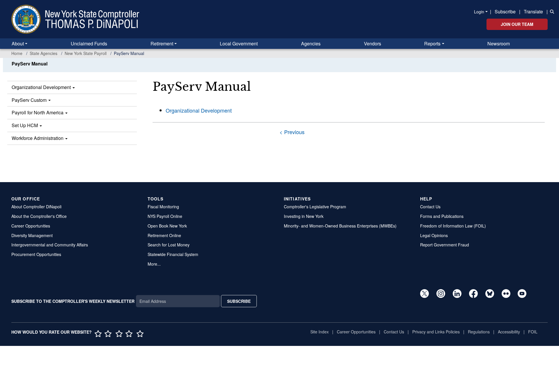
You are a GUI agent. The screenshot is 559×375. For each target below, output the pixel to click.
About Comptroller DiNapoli (36, 206)
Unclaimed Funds (89, 43)
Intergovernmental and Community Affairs (49, 245)
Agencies (311, 43)
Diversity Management (32, 235)
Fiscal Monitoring (163, 206)
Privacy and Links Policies (436, 332)
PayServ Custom (30, 100)
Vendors (372, 43)
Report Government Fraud (444, 245)
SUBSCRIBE (239, 301)
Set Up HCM (25, 125)
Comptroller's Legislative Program (315, 206)
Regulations (479, 332)
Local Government (239, 43)
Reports (432, 43)
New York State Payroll (86, 53)
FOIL (532, 332)
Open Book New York (167, 226)
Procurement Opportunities (36, 254)
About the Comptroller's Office (39, 216)
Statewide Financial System (173, 254)
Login (479, 12)
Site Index (319, 332)
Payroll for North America (38, 112)
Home (16, 53)
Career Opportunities (30, 226)
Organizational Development (42, 87)
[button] (551, 11)
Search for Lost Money (169, 245)
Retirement (162, 43)
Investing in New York (303, 216)
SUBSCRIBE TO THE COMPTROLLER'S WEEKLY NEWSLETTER (73, 301)
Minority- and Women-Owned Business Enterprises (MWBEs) (340, 226)
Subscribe (505, 11)
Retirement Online (164, 235)
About (18, 43)
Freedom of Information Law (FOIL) (453, 226)
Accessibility (509, 332)
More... (154, 264)
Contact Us (430, 206)
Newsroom (498, 43)
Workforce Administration (38, 138)
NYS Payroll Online (165, 216)
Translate (533, 11)
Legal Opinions (434, 235)
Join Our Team (517, 24)
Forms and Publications (442, 216)
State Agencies (43, 53)
